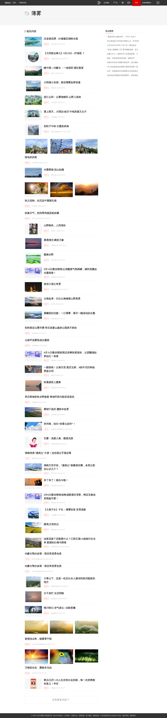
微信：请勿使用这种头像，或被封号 (120, 58)
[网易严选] (115, 2)
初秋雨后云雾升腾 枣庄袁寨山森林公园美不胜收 (51, 327)
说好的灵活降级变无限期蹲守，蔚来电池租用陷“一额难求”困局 (124, 75)
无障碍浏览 (22, 3)
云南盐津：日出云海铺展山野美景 (62, 298)
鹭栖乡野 (49, 254)
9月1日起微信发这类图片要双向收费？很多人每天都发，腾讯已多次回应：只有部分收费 (124, 67)
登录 (136, 3)
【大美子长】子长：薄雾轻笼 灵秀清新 (65, 509)
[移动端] (99, 2)
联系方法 (74, 715)
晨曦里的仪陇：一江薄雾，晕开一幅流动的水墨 (69, 313)
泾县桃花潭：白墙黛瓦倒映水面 (61, 38)
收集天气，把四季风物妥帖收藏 (42, 213)
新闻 (46, 429)
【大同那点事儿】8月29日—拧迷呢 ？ (64, 53)
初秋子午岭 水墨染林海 (56, 126)
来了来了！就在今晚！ (56, 480)
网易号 (46, 44)
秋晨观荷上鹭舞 (52, 382)
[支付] (123, 2)
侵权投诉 (133, 715)
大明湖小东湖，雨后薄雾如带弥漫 (62, 82)
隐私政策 (96, 715)
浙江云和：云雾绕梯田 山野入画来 (62, 97)
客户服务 (89, 715)
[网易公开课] (107, 2)
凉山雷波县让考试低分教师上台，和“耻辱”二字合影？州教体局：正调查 (124, 41)
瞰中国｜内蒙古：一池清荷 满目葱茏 (64, 67)
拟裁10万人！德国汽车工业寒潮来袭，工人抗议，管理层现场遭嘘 (124, 54)
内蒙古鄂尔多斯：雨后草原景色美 (43, 553)
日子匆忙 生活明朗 (54, 593)
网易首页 (8, 3)
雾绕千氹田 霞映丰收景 (56, 409)
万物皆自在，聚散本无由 (38, 667)
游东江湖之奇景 (52, 284)
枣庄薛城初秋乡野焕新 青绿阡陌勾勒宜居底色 (49, 396)
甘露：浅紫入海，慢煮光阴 (58, 438)
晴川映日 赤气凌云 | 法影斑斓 (59, 607)
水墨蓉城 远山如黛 (54, 169)
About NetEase (58, 715)
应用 (14, 3)
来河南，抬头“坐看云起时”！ (60, 423)
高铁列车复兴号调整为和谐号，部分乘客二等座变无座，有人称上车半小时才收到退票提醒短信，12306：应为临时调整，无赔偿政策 (124, 62)
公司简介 (67, 715)
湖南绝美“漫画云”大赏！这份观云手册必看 (48, 453)
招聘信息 (82, 715)
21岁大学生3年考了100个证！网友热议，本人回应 (124, 45)
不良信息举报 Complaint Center (110, 715)
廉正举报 (125, 715)
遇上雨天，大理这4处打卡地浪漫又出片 (65, 111)
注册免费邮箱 (146, 3)
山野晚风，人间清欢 (55, 225)
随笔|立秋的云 (51, 524)
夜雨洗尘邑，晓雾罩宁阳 (38, 638)
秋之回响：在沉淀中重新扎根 (41, 200)
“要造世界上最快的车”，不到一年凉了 (121, 37)
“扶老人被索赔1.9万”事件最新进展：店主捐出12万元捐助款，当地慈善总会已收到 (124, 50)
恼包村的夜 (31, 157)
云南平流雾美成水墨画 (37, 340)
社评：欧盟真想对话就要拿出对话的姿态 (122, 71)
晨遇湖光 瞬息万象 (54, 240)
